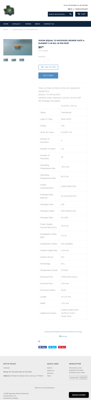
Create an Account (81, 9)
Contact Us (49, 24)
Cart (83, 14)
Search (49, 368)
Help (49, 376)
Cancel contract (79, 395)
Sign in (70, 9)
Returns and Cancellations (44, 388)
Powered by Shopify (10, 398)
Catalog (16, 24)
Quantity (41, 57)
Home (5, 24)
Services (50, 373)
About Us (50, 370)
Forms (28, 24)
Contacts (6, 368)
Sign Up (83, 377)
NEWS (37, 24)
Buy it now (48, 75)
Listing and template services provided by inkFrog (63, 332)
